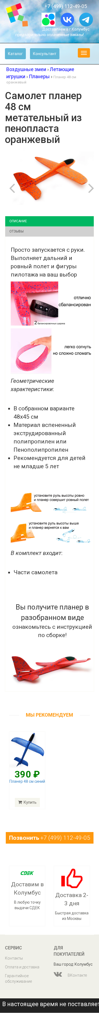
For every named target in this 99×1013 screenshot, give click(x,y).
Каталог (15, 54)
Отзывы (16, 231)
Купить (30, 802)
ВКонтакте (77, 975)
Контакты (14, 958)
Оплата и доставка (22, 967)
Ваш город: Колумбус (73, 964)
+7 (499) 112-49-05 (66, 6)
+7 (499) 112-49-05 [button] (49, 838)
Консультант (44, 54)
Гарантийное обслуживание (18, 979)
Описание (18, 221)
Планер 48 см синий (27, 781)
